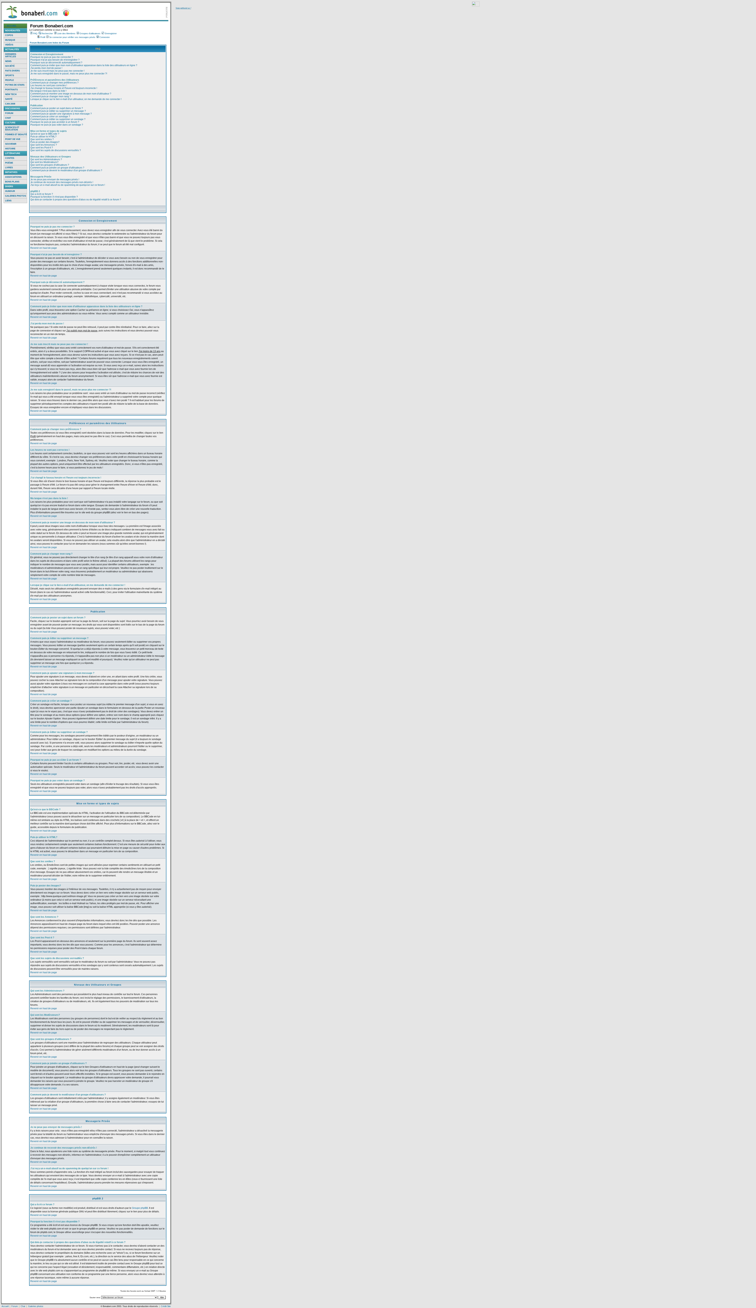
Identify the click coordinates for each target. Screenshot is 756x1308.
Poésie (9, 163)
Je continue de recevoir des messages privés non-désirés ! (61, 182)
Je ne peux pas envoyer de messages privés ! (54, 179)
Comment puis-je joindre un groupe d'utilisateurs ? (57, 167)
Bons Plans (12, 181)
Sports (9, 75)
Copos (9, 35)
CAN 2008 (10, 104)
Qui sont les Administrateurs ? (46, 159)
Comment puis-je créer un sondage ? (50, 116)
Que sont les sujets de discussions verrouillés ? (55, 150)
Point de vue (12, 139)
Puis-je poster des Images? (44, 142)
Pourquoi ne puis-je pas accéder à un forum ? (54, 122)
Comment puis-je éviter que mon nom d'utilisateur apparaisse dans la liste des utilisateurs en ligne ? (83, 65)
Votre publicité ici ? (183, 7)
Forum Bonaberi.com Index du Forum (49, 43)
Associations (13, 177)
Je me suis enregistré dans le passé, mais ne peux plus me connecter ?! (68, 73)
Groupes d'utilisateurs (90, 33)
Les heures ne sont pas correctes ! (48, 85)
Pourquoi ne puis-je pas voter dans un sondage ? (56, 124)
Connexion (104, 37)
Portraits (11, 89)
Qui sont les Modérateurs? (44, 162)
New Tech (11, 94)
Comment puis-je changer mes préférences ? (54, 82)
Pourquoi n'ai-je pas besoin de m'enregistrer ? (55, 59)
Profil (42, 37)
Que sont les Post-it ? (41, 147)
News (8, 61)
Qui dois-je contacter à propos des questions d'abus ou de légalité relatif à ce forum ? (75, 199)
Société (10, 66)
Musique (10, 40)
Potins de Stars (14, 85)
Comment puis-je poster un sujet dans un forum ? (56, 108)
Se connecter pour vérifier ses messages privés (72, 37)
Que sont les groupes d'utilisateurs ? (49, 165)
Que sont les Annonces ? (43, 144)
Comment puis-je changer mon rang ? (50, 96)
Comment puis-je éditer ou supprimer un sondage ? (57, 119)
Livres (9, 167)
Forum (9, 113)
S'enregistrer (111, 33)
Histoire (10, 148)
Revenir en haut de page (43, 248)
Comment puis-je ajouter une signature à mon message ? (61, 113)
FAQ (35, 33)
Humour (10, 191)
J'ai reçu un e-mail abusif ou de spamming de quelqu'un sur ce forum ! (67, 185)
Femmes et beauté (16, 134)
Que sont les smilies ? (42, 139)
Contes (9, 158)
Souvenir (10, 144)
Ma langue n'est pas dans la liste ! (48, 91)
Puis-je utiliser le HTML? (43, 136)
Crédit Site (166, 1306)
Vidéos (9, 44)
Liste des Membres (66, 33)
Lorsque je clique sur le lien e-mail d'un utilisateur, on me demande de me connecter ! (75, 99)
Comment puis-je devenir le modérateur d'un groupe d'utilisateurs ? (66, 170)
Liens (8, 200)
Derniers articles (10, 55)
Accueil (5, 1306)
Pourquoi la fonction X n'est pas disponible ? (54, 196)
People (9, 80)
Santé (8, 99)
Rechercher (47, 33)
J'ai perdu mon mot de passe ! (46, 68)
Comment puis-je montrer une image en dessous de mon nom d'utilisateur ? (70, 93)
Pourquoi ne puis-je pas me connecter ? (51, 57)
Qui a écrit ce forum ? (41, 194)
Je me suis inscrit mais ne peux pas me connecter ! (57, 70)
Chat (8, 118)
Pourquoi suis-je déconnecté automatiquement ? (56, 62)
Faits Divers (12, 70)
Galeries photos (15, 196)
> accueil (11, 26)
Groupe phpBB (140, 1208)
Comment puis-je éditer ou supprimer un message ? (58, 111)
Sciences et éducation (12, 128)
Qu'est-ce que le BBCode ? (44, 133)
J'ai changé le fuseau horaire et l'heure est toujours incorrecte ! (63, 88)
